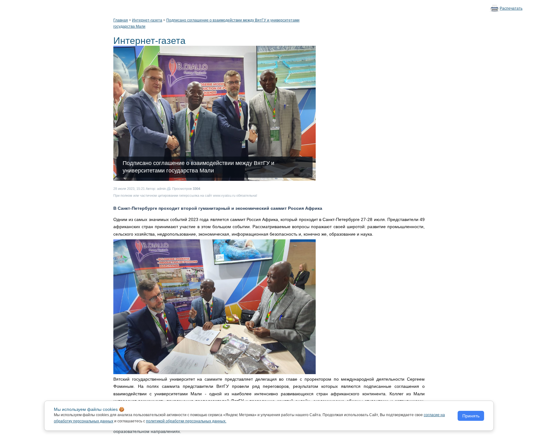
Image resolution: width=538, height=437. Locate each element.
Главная (120, 20)
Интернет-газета (147, 20)
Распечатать (511, 8)
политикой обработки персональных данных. (186, 421)
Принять (470, 415)
